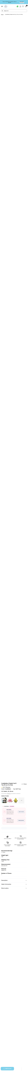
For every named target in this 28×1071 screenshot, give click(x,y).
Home (2, 14)
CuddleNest (8, 789)
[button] (21, 1069)
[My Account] (20, 6)
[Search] (2, 10)
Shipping (9, 793)
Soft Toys (18, 789)
